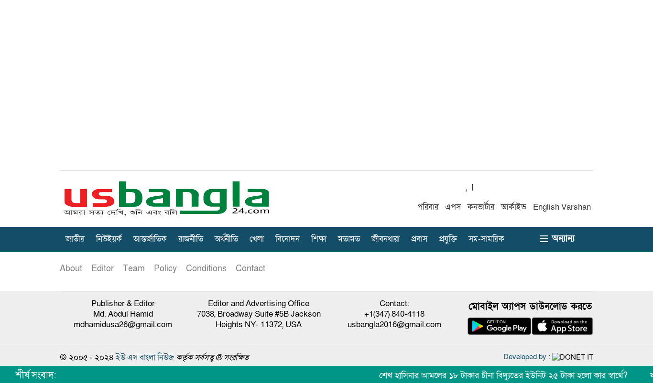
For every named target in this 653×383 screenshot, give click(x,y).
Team (134, 268)
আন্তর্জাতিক (150, 239)
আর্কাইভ (513, 207)
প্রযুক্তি (448, 239)
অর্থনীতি (226, 239)
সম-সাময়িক (486, 239)
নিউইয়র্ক (109, 239)
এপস (453, 207)
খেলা (257, 239)
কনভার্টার (481, 207)
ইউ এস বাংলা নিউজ (145, 357)
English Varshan (562, 207)
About (71, 268)
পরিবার (427, 207)
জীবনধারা (385, 239)
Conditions (206, 268)
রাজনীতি (190, 239)
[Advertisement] (326, 90)
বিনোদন (287, 239)
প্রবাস (419, 239)
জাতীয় (75, 239)
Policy (165, 268)
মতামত (349, 239)
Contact (250, 268)
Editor (102, 268)
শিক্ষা (318, 239)
